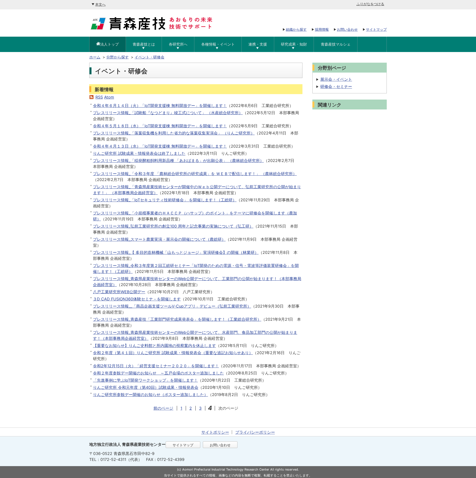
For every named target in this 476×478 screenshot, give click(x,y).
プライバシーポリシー (255, 432)
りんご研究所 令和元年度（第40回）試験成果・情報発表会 (145, 387)
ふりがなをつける (370, 4)
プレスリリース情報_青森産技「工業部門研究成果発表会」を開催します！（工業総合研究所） (177, 319)
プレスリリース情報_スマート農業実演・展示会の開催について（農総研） (159, 239)
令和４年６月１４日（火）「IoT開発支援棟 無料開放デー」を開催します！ (160, 105)
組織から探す (296, 29)
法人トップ (109, 44)
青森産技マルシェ (336, 44)
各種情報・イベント (218, 44)
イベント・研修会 (149, 57)
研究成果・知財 (294, 44)
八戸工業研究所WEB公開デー (119, 291)
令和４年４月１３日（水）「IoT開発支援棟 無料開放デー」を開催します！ (160, 146)
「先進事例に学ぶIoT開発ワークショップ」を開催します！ (145, 380)
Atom (109, 97)
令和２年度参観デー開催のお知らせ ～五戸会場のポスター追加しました (158, 373)
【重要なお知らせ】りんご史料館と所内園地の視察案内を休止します (154, 345)
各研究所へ (178, 44)
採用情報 (322, 29)
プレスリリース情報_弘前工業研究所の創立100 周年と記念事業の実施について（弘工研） (173, 226)
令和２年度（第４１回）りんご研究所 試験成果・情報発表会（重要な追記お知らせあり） (173, 352)
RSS (99, 97)
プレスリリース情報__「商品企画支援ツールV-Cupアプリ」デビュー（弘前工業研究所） (172, 306)
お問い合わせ (347, 29)
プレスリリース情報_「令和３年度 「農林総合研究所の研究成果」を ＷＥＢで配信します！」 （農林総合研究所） (195, 173)
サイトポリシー (215, 432)
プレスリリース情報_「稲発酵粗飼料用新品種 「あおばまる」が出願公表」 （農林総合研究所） (178, 160)
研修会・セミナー (336, 86)
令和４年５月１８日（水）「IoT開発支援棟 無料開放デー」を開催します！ (160, 125)
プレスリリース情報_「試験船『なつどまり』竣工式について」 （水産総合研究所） (168, 112)
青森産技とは (144, 44)
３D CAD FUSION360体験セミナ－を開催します (137, 298)
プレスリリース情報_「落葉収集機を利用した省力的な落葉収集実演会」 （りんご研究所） (174, 133)
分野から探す (117, 57)
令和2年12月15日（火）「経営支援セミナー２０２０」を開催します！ (156, 365)
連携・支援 (257, 44)
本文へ (100, 4)
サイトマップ (376, 29)
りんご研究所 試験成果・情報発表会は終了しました (139, 153)
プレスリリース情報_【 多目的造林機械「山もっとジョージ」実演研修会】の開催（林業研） (176, 252)
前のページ (163, 408)
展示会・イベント (336, 79)
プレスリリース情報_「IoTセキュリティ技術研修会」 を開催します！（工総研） (165, 199)
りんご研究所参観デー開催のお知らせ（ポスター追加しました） (150, 394)
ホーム (94, 57)
